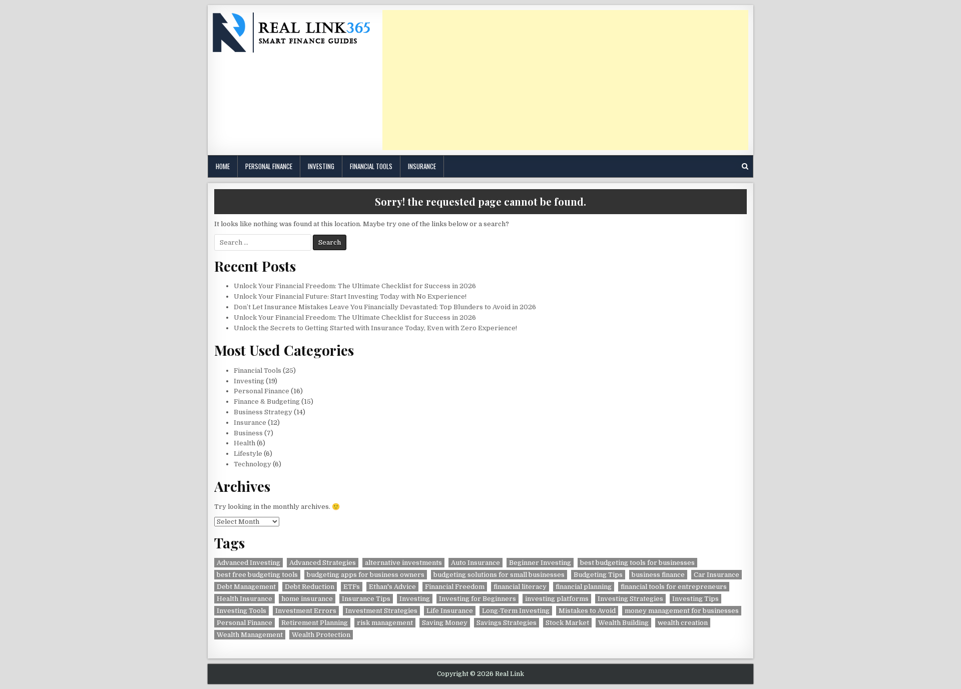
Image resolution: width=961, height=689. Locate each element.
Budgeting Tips (598, 574)
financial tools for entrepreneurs (674, 586)
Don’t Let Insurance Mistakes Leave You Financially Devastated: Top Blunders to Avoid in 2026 (385, 307)
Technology (252, 464)
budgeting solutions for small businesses (499, 574)
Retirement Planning (314, 622)
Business (248, 433)
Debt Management (246, 586)
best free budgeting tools (257, 574)
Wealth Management (250, 634)
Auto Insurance (475, 562)
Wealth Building (623, 622)
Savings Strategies (506, 622)
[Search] (745, 166)
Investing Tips (695, 598)
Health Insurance (244, 598)
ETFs (351, 586)
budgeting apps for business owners (365, 574)
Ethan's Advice (392, 586)
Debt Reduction (309, 586)
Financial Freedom (455, 586)
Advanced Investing (248, 562)
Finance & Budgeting (267, 401)
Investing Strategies (630, 598)
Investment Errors (305, 610)
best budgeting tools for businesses (637, 562)
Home (223, 166)
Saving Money (444, 622)
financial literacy (520, 586)
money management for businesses (682, 610)
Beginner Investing (540, 562)
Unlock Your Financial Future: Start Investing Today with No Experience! (350, 296)
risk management (385, 622)
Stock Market (567, 622)
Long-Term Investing (516, 610)
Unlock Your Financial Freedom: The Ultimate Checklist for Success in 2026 (355, 286)
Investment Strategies (381, 610)
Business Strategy (263, 412)
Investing (321, 166)
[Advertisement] (565, 80)
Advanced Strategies (322, 562)
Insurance (422, 166)
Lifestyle (248, 453)
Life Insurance (449, 610)
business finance (658, 574)
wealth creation (683, 622)
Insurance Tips (366, 598)
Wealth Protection (321, 634)
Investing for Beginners (477, 598)
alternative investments (403, 562)
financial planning (584, 586)
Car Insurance (716, 574)
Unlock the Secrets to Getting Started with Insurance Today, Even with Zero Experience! (375, 328)
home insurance (307, 598)
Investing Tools (241, 610)
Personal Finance (268, 166)
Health (244, 443)
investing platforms (557, 598)
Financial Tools (371, 166)
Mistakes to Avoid (587, 610)
